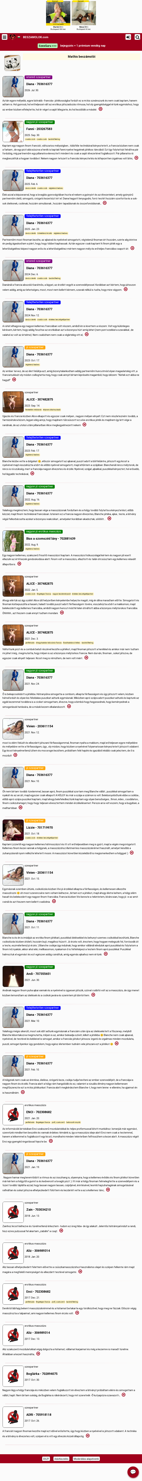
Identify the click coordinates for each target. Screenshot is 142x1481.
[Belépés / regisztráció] (128, 37)
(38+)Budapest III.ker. (84, 15)
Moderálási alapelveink (86, 1459)
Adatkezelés (61, 1459)
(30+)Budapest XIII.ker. (58, 15)
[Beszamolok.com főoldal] (12, 37)
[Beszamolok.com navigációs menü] (4, 37)
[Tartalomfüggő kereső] (137, 37)
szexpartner (39, 396)
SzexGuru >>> (48, 45)
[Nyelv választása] (19, 37)
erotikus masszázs (38, 1109)
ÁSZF (46, 1459)
